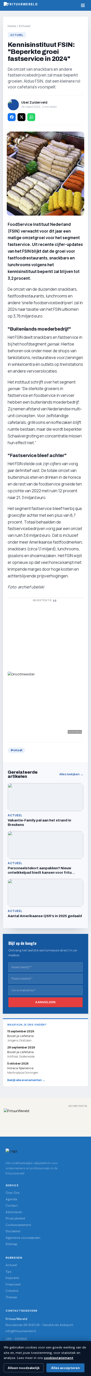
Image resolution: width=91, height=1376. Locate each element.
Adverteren (14, 1212)
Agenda (11, 1199)
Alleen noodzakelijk (24, 1368)
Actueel (24, 26)
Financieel (13, 1284)
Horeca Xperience (20, 1068)
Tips (8, 1272)
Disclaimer (13, 1231)
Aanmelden (45, 1002)
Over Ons (13, 1193)
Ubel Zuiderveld (34, 102)
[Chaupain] (45, 634)
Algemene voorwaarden (23, 1238)
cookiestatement (58, 1358)
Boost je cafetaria (20, 1052)
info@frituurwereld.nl (21, 1331)
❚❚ (55, 600)
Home (12, 26)
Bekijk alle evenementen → (26, 1080)
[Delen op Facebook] (12, 117)
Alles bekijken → (71, 774)
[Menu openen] (82, 5)
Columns (12, 1291)
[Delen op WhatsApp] (31, 117)
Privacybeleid (15, 1218)
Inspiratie (12, 1278)
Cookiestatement (18, 1225)
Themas (11, 1297)
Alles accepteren (65, 1368)
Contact (12, 1206)
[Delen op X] (21, 117)
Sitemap (12, 1244)
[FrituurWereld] (45, 1119)
